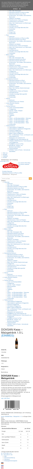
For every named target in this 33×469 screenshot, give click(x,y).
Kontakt (5, 157)
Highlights (5, 156)
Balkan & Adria (9, 54)
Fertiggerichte (12, 24)
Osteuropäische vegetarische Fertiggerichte (19, 128)
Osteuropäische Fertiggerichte (16, 127)
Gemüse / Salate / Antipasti (15, 110)
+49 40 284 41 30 (4, 161)
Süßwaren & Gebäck (14, 86)
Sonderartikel (12, 33)
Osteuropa (9, 171)
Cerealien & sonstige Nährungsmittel (18, 94)
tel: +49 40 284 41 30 (6, 453)
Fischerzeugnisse (13, 148)
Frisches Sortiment (10, 106)
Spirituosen (12, 36)
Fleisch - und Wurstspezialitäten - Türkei (19, 122)
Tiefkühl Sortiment (10, 125)
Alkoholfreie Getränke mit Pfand (17, 80)
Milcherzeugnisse (13, 112)
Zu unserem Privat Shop (24, 162)
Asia (10, 116)
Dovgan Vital (12, 32)
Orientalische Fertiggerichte (16, 132)
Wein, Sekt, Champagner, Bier (16, 57)
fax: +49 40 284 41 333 (6, 454)
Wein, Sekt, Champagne (15, 11)
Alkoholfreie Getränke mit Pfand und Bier (19, 12)
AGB (5, 456)
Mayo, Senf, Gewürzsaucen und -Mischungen (20, 47)
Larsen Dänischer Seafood (12, 103)
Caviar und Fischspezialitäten (16, 107)
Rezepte (5, 154)
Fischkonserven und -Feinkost (16, 101)
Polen (7, 35)
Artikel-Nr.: (4, 349)
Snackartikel (12, 29)
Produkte (4, 171)
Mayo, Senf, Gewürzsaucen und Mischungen (20, 23)
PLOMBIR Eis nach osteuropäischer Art (18, 139)
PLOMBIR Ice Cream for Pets (16, 144)
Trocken (11, 104)
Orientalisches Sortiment (12, 79)
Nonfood (11, 30)
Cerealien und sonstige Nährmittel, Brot (18, 27)
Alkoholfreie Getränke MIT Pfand (17, 60)
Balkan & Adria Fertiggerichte (16, 133)
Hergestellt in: (5, 366)
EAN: (2, 355)
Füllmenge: (4, 361)
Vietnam (8, 98)
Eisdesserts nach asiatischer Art (17, 138)
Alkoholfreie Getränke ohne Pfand (17, 14)
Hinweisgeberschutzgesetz (10, 460)
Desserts (11, 113)
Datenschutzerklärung (9, 457)
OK (19, 9)
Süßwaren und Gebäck (14, 18)
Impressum (7, 459)
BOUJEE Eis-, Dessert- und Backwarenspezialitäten (15, 146)
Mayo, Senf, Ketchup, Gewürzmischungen (19, 88)
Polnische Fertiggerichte (15, 130)
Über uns (5, 153)
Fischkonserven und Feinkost (16, 21)
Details (15, 9)
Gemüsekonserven (13, 26)
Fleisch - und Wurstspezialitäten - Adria (18, 121)
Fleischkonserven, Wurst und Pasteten (18, 20)
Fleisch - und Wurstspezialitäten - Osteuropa (20, 118)
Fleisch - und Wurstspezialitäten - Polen (18, 119)
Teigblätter (11, 115)
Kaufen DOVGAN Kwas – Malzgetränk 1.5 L (11, 416)
